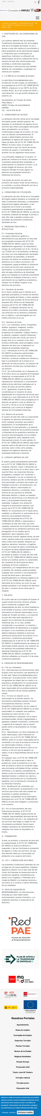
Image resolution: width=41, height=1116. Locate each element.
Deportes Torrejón (23, 1040)
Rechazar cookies (25, 1112)
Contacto (10, 1)
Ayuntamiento (23, 1025)
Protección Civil (22, 1067)
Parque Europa (22, 1062)
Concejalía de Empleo (23, 1035)
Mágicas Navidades (22, 1056)
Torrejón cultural (23, 1078)
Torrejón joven (22, 1083)
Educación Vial (23, 1088)
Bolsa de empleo (23, 1030)
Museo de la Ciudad (22, 1051)
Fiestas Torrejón (23, 1046)
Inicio (4, 1)
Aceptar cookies (8, 1112)
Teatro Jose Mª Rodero (23, 1072)
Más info (33, 1108)
